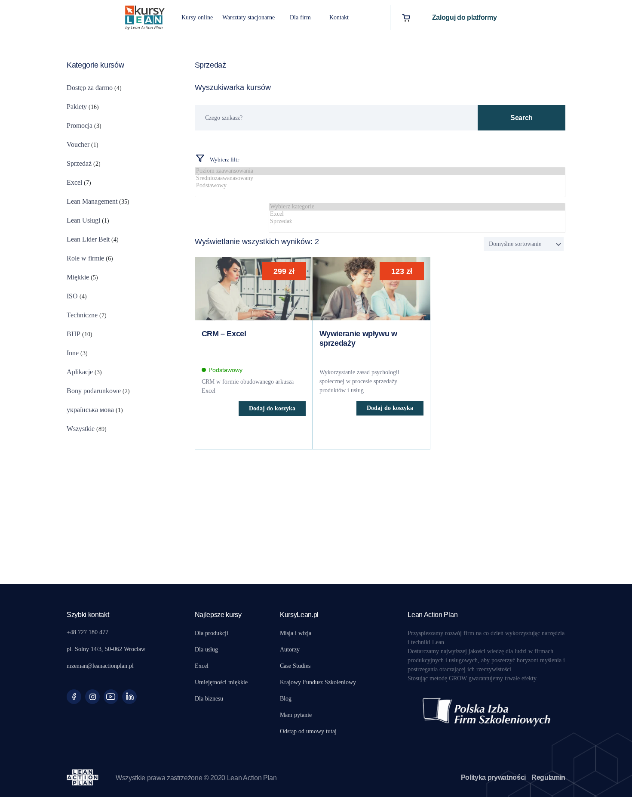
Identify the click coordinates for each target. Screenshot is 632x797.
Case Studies (295, 666)
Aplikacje (80, 371)
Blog (285, 698)
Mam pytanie (296, 715)
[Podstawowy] (380, 185)
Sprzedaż (79, 163)
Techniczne (82, 315)
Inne (73, 353)
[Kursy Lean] (145, 16)
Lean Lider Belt (88, 239)
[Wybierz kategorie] (417, 207)
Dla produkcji (211, 633)
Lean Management (92, 201)
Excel (74, 182)
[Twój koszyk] (406, 17)
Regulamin (548, 777)
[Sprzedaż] (417, 221)
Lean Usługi (83, 220)
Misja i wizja (295, 633)
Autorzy (290, 649)
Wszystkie (81, 428)
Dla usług (206, 649)
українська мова (90, 409)
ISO (72, 296)
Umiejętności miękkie (221, 682)
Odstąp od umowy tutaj (308, 731)
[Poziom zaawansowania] (380, 171)
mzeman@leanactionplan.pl (100, 666)
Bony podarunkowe (94, 390)
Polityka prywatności (493, 777)
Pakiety (77, 106)
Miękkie (78, 277)
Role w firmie (85, 258)
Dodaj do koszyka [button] (272, 408)
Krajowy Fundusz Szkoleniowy (318, 682)
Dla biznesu (209, 698)
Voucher (78, 144)
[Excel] (417, 214)
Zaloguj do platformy (464, 17)
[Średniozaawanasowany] (380, 178)
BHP (73, 334)
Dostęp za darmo (90, 87)
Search (521, 117)
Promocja (79, 125)
